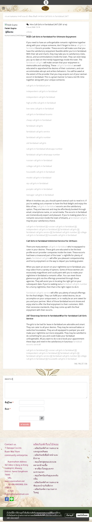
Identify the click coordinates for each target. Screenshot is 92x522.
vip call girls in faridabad (37, 183)
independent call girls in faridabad (41, 91)
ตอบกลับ (25, 424)
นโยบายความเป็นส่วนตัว (53, 515)
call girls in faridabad (46, 206)
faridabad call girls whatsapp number (43, 154)
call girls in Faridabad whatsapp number (44, 149)
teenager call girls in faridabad (40, 195)
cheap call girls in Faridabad (38, 120)
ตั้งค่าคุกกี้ (69, 515)
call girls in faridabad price (38, 85)
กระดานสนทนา (11, 16)
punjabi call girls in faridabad (39, 189)
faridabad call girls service (38, 131)
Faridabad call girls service (38, 292)
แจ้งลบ (29, 32)
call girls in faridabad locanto (39, 114)
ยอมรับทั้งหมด (83, 515)
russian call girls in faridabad (39, 160)
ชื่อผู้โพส (9, 402)
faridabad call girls (34, 62)
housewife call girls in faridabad (40, 172)
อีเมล (8, 409)
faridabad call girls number (38, 137)
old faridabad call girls (36, 143)
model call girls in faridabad (38, 177)
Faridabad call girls (40, 258)
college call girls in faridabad (39, 166)
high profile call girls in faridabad (41, 103)
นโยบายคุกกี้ (14, 518)
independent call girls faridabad (40, 97)
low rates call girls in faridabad (40, 108)
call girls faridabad (65, 65)
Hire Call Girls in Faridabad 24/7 (54, 16)
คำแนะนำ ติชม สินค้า (29, 16)
